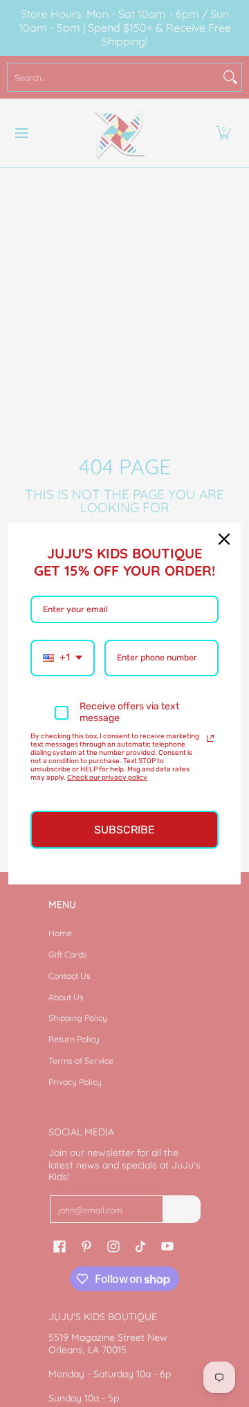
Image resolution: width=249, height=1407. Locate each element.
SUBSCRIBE (124, 829)
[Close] (224, 539)
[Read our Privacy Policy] (210, 738)
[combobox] (62, 658)
